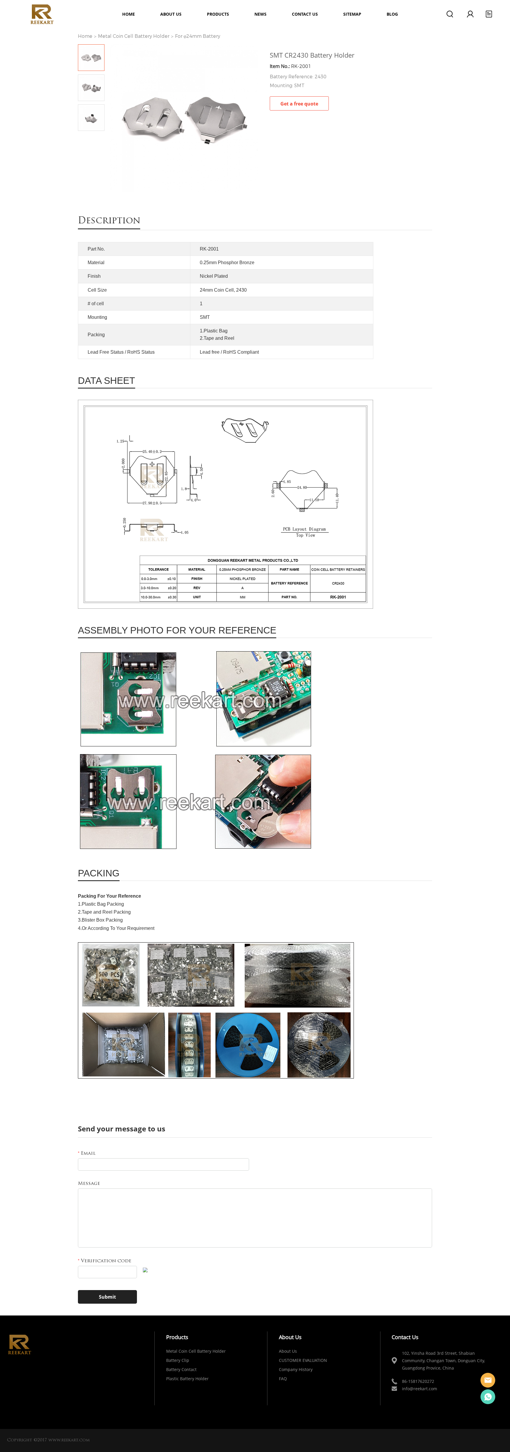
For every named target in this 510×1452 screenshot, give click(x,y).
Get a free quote (299, 103)
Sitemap (352, 14)
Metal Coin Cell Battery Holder (133, 36)
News (260, 14)
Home (128, 14)
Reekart (487, 1380)
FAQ (283, 1378)
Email (87, 1153)
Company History (296, 1369)
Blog (392, 14)
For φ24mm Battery (197, 36)
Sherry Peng (487, 1396)
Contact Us (305, 14)
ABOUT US (171, 14)
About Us (288, 1351)
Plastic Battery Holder (187, 1378)
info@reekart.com (419, 1388)
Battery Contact (181, 1369)
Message (89, 1183)
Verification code (104, 1261)
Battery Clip (177, 1360)
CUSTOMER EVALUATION (303, 1360)
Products (218, 14)
